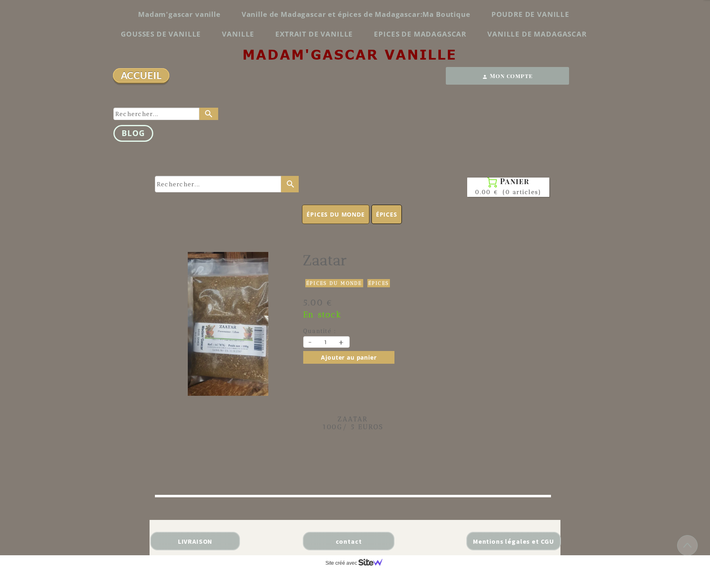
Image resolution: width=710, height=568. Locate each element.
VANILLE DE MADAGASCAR (537, 34)
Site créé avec (341, 563)
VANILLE (238, 34)
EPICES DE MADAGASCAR (420, 34)
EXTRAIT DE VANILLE (314, 34)
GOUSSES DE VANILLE (161, 34)
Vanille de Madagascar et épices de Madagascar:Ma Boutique (356, 14)
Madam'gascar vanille (179, 14)
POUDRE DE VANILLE (530, 14)
